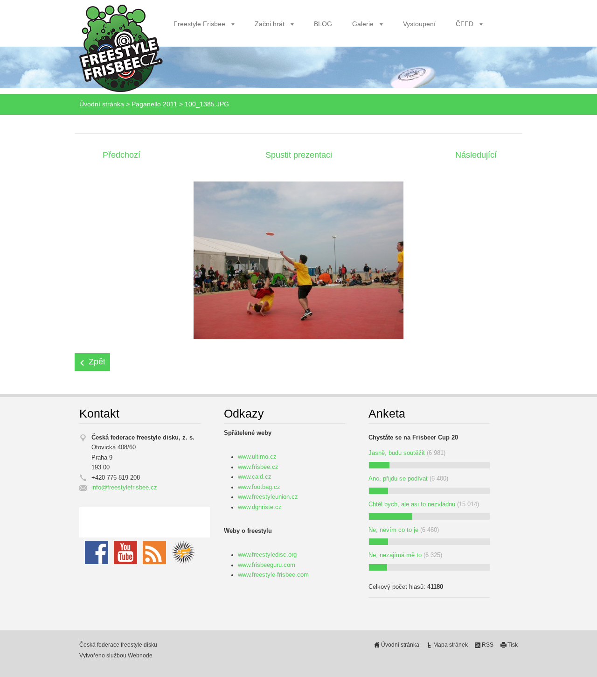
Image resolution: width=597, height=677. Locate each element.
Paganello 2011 (154, 104)
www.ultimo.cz (257, 457)
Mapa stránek (450, 645)
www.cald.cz (254, 477)
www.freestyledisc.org (267, 554)
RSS (487, 645)
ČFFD (464, 24)
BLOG (323, 24)
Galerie (363, 24)
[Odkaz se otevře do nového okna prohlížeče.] (298, 260)
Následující (476, 155)
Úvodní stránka (101, 104)
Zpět (97, 361)
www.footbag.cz (259, 487)
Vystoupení (419, 24)
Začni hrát (270, 24)
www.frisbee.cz (258, 467)
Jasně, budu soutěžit (396, 453)
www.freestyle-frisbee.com (273, 575)
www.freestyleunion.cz (268, 497)
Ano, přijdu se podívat (398, 478)
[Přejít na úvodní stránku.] (121, 49)
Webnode (140, 655)
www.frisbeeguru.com (266, 565)
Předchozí (121, 155)
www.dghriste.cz (260, 507)
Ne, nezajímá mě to (395, 555)
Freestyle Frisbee (199, 24)
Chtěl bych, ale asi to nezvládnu (411, 504)
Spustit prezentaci (298, 155)
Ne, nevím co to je (393, 530)
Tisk (512, 645)
